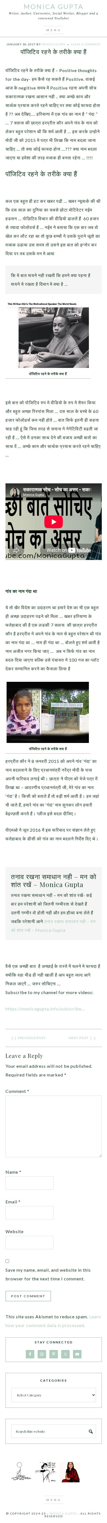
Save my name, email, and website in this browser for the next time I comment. (48, 1274)
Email (13, 1201)
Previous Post (32, 1038)
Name (13, 1171)
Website (14, 1231)
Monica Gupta (53, 6)
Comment (17, 1091)
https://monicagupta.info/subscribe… (45, 1008)
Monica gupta (63, 1513)
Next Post (79, 1038)
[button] (53, 30)
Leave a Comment (86, 44)
